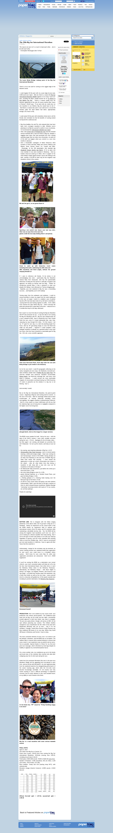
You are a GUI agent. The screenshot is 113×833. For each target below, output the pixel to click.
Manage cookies (52, 826)
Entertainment (47, 4)
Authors (52, 36)
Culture (40, 4)
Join (84, 69)
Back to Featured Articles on (32, 812)
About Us (36, 823)
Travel (74, 4)
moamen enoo (88, 56)
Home (21, 1)
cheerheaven (87, 53)
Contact (21, 824)
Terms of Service (38, 824)
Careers (21, 826)
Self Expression (89, 6)
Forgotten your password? (89, 1)
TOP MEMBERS (85, 49)
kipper (86, 63)
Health (64, 4)
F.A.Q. (50, 824)
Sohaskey (23, 44)
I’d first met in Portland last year (36, 131)
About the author (77, 69)
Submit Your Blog (78, 43)
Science (90, 4)
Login (82, 1)
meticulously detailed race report (41, 130)
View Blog (64, 71)
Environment (62, 6)
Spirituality (54, 6)
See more (62, 92)
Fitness (60, 100)
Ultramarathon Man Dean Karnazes (31, 452)
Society (53, 4)
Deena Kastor (23, 376)
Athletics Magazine (25, 36)
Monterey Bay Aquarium (47, 579)
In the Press (51, 823)
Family (48, 6)
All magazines (67, 824)
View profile (64, 69)
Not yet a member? (78, 41)
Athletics (60, 98)
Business (80, 4)
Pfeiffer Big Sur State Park (45, 372)
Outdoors (69, 6)
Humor (74, 6)
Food (39, 6)
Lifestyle (59, 4)
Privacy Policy (37, 826)
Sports (60, 103)
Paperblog (26, 5)
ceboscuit (87, 60)
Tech (86, 4)
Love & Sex (80, 6)
